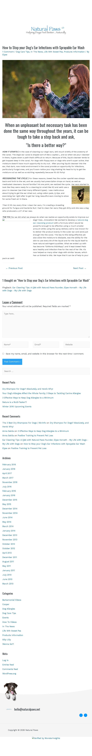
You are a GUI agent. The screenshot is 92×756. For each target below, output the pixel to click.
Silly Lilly (6, 640)
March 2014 (8, 526)
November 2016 (9, 482)
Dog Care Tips (22, 52)
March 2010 (7, 584)
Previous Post (14, 268)
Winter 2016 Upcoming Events (16, 406)
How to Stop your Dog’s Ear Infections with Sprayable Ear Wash (54, 444)
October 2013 (8, 544)
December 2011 (9, 557)
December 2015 (9, 500)
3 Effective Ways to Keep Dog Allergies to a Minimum (28, 398)
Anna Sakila (8, 431)
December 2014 (9, 509)
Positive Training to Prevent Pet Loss (35, 435)
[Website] (77, 345)
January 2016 (8, 495)
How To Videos (9, 622)
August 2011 (8, 561)
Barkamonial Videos (11, 600)
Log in (5, 660)
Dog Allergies (8, 609)
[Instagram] (85, 715)
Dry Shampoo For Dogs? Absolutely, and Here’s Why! (27, 389)
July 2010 (7, 575)
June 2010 (7, 579)
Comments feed (10, 669)
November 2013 (9, 539)
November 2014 (9, 513)
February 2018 (9, 464)
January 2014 (8, 531)
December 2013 (9, 535)
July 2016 (7, 487)
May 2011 (6, 566)
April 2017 (7, 473)
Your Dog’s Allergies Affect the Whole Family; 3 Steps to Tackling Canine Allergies (41, 393)
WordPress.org (9, 673)
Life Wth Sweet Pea (53, 52)
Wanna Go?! (8, 644)
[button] (46, 39)
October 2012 (8, 548)
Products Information (74, 52)
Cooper (5, 604)
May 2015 (6, 504)
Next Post (79, 268)
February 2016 (9, 491)
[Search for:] (46, 371)
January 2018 (8, 469)
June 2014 (7, 517)
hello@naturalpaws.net (27, 709)
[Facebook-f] (81, 715)
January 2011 (8, 570)
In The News (37, 52)
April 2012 (7, 553)
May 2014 (6, 522)
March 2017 (7, 478)
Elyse (4, 448)
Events (5, 618)
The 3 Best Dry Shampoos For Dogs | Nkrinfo (24, 423)
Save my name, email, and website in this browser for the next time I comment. (45, 354)
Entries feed (8, 665)
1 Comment (8, 52)
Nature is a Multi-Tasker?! (14, 402)
